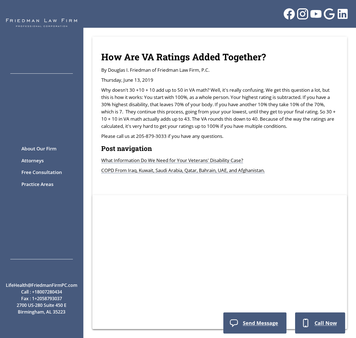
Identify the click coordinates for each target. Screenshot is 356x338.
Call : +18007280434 (41, 292)
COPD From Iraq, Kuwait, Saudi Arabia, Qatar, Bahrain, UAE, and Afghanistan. (183, 170)
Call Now (326, 323)
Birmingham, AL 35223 (41, 312)
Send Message (260, 323)
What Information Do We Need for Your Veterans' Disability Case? (172, 160)
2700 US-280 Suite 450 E (41, 305)
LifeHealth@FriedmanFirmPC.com (41, 285)
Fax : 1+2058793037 (41, 298)
